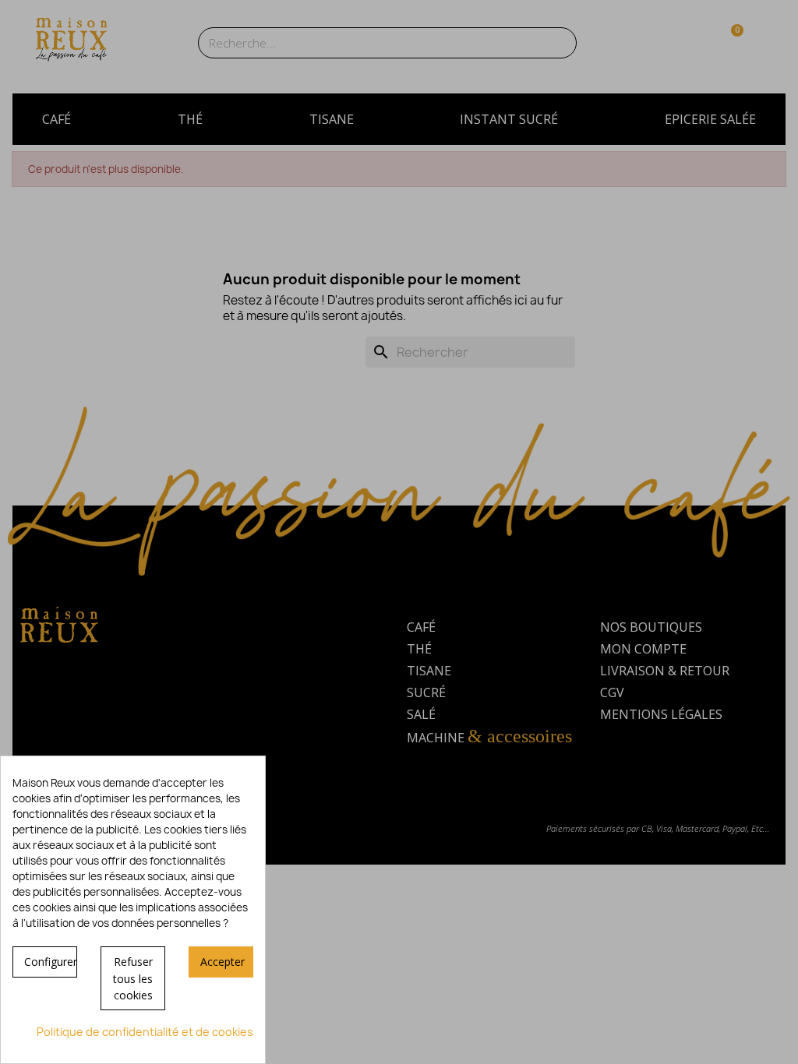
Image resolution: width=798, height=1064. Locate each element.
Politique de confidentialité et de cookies (145, 1031)
